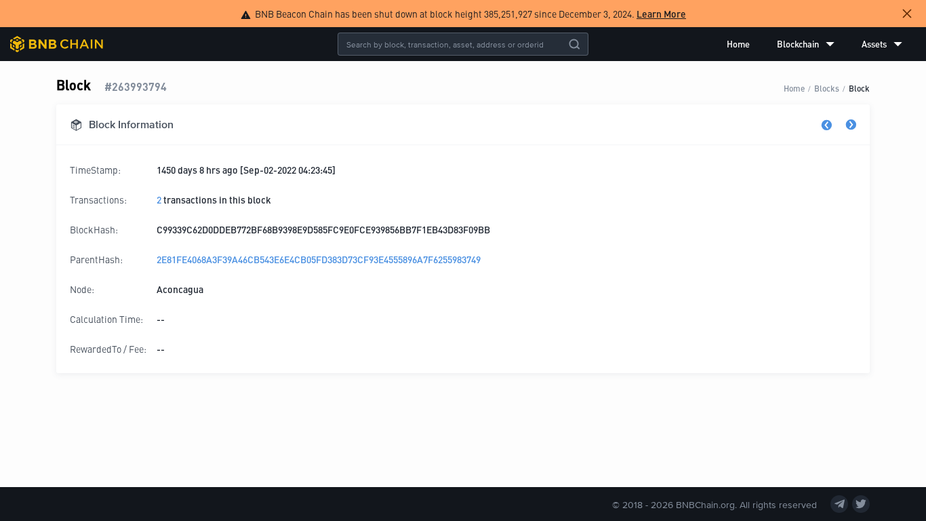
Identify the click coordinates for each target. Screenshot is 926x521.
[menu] (814, 44)
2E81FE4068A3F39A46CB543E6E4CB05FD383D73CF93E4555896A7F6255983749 (319, 259)
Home (738, 43)
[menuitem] (738, 44)
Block (859, 88)
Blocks (826, 88)
